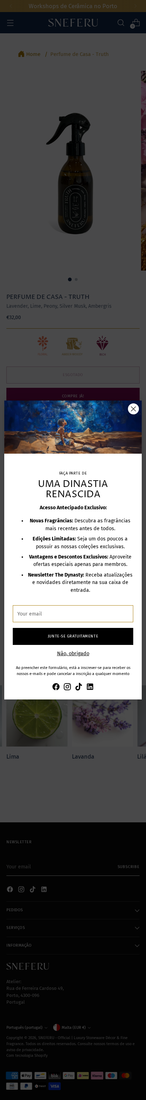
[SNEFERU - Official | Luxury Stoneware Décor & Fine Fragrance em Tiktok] (78, 687)
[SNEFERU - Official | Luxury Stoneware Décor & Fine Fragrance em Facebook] (56, 687)
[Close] (133, 408)
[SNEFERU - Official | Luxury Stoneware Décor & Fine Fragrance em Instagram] (67, 687)
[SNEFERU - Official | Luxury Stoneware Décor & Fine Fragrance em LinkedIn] (90, 687)
